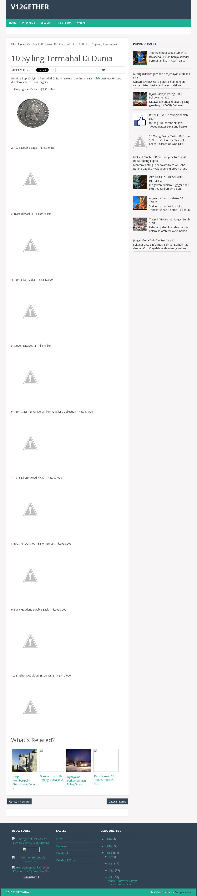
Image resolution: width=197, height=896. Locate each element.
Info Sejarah (93, 44)
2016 (109, 839)
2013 (109, 853)
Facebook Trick (65, 860)
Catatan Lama (117, 801)
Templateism (182, 892)
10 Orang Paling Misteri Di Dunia (169, 136)
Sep (111, 863)
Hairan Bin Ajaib (55, 44)
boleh (96, 78)
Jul (110, 877)
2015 (109, 846)
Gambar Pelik (35, 44)
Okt (111, 856)
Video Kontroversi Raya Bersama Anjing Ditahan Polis (122, 884)
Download (62, 846)
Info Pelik (28, 22)
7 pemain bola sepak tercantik (167, 52)
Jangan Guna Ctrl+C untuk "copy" (153, 240)
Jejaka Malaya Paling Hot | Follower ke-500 (165, 95)
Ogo (111, 870)
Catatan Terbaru (19, 801)
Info (69, 44)
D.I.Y (59, 839)
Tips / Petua (63, 22)
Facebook (62, 853)
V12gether (30, 6)
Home (12, 22)
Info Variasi (110, 44)
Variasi (81, 22)
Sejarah (46, 22)
